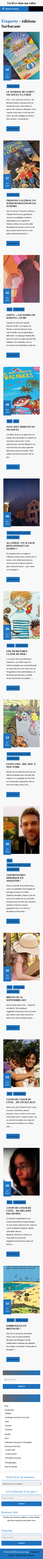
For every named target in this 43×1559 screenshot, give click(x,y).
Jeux (16, 421)
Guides (8, 1434)
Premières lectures (13, 1458)
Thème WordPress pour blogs (16, 1552)
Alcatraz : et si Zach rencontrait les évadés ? (20, 546)
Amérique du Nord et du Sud (19, 533)
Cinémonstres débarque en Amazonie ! (15, 878)
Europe (10, 645)
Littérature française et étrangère (18, 1442)
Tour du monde (11, 1467)
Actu (9, 421)
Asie (9, 309)
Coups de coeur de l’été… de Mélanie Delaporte (18, 1211)
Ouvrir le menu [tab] (12, 9)
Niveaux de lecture (12, 1446)
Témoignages (19, 1094)
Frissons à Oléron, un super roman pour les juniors (21, 203)
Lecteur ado (18, 309)
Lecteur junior (13, 86)
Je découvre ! (14, 129)
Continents (9, 1410)
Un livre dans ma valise (21, 3)
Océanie (8, 1430)
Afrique (8, 1413)
